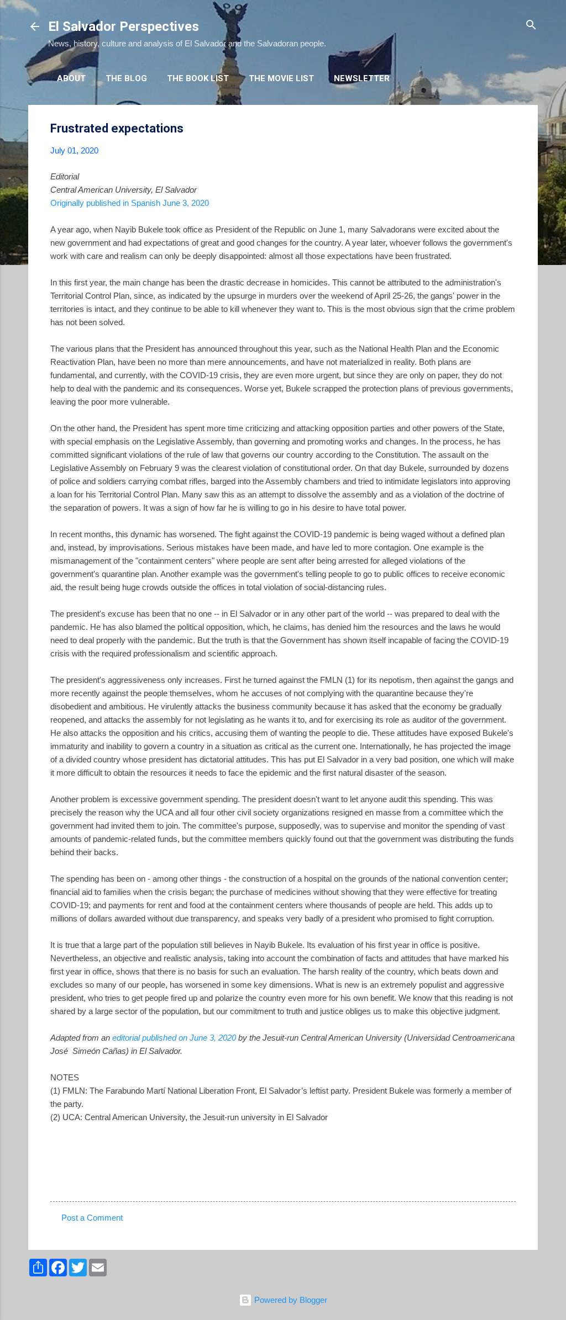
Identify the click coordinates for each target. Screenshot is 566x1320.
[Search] (531, 25)
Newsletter (362, 78)
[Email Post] (79, 1181)
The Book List (198, 78)
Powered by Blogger (289, 1300)
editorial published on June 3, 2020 (174, 1037)
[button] (509, 128)
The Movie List (281, 78)
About (71, 78)
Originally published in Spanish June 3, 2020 (129, 203)
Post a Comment (92, 1217)
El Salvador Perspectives (123, 26)
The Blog (126, 78)
